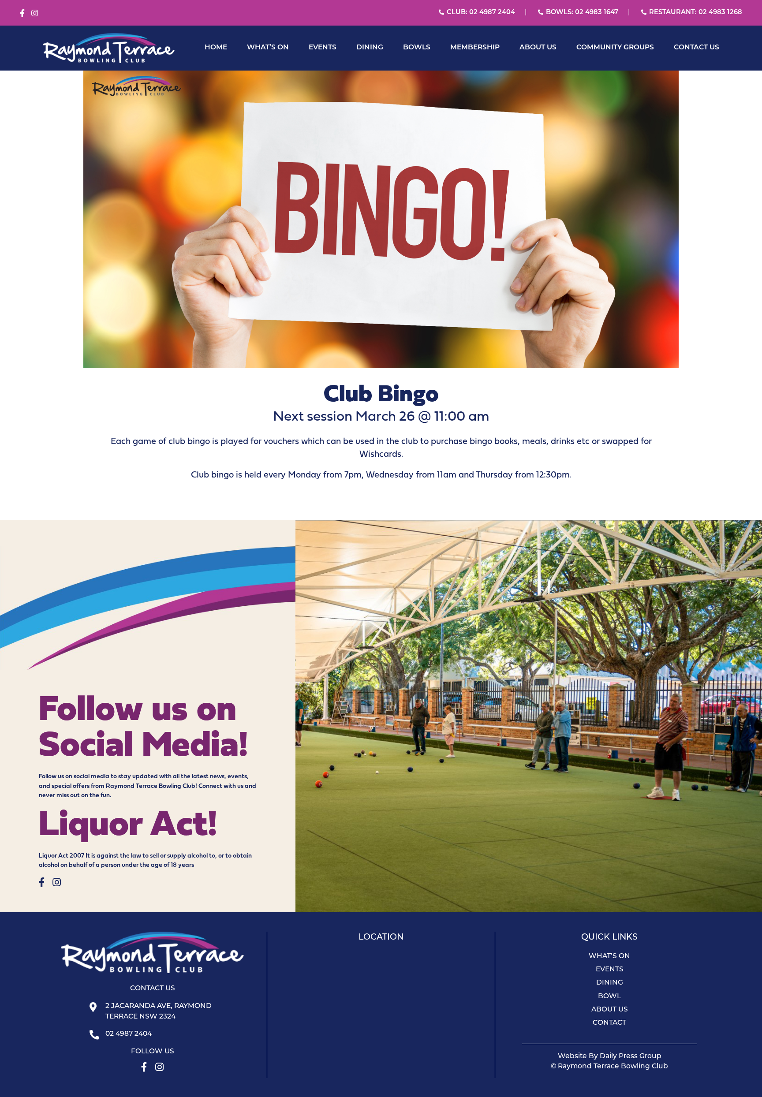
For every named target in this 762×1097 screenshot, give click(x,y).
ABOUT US (538, 47)
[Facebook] (22, 13)
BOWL (609, 996)
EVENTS (322, 47)
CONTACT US (696, 47)
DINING (369, 47)
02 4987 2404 (128, 1033)
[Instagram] (34, 13)
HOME (216, 47)
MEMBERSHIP (475, 47)
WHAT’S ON (268, 47)
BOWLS (416, 47)
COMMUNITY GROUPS (615, 47)
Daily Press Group (630, 1056)
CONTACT (609, 1022)
